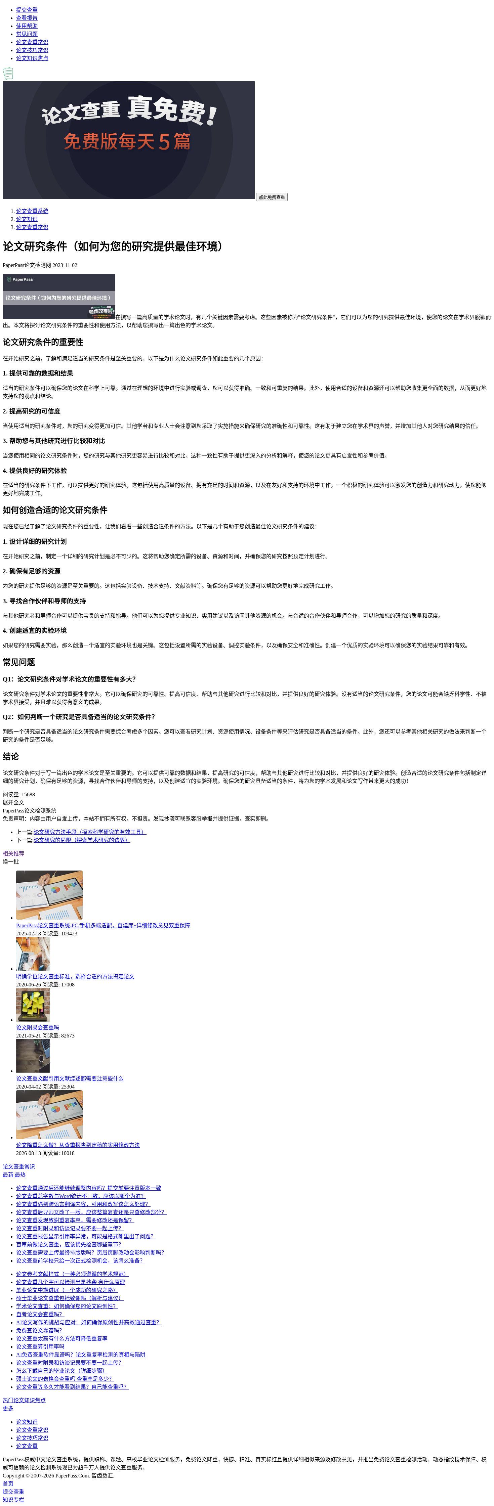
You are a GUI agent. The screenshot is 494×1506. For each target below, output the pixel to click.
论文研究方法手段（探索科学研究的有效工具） (90, 832)
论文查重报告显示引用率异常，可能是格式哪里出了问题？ (86, 1236)
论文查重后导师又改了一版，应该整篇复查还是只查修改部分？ (91, 1212)
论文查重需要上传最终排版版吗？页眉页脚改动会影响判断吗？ (91, 1252)
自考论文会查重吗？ (40, 1314)
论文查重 (27, 1446)
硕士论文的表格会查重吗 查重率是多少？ (65, 1379)
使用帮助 (27, 26)
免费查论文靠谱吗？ (40, 1330)
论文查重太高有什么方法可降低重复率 (62, 1338)
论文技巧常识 (32, 50)
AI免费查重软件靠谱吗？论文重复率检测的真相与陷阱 (81, 1355)
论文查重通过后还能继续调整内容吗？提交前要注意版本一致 (88, 1188)
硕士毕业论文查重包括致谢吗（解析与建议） (70, 1298)
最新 (8, 1175)
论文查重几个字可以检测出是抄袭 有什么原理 (70, 1282)
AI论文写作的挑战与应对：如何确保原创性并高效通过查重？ (89, 1322)
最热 (20, 1175)
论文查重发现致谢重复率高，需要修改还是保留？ (75, 1220)
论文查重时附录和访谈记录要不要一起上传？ (70, 1228)
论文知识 (27, 219)
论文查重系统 (32, 211)
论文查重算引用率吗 (40, 1346)
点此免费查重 (272, 197)
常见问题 (27, 34)
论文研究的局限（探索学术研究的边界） (82, 840)
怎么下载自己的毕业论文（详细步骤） (62, 1371)
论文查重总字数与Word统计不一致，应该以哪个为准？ (81, 1196)
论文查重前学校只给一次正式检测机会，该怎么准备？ (80, 1261)
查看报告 (27, 18)
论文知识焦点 (32, 58)
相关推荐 (13, 853)
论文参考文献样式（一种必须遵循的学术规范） (72, 1274)
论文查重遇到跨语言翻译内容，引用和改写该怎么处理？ (83, 1204)
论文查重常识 (32, 42)
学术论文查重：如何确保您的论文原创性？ (67, 1306)
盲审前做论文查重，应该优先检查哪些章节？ (70, 1244)
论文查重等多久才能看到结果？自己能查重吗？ (72, 1387)
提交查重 (27, 10)
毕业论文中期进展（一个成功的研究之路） (67, 1290)
